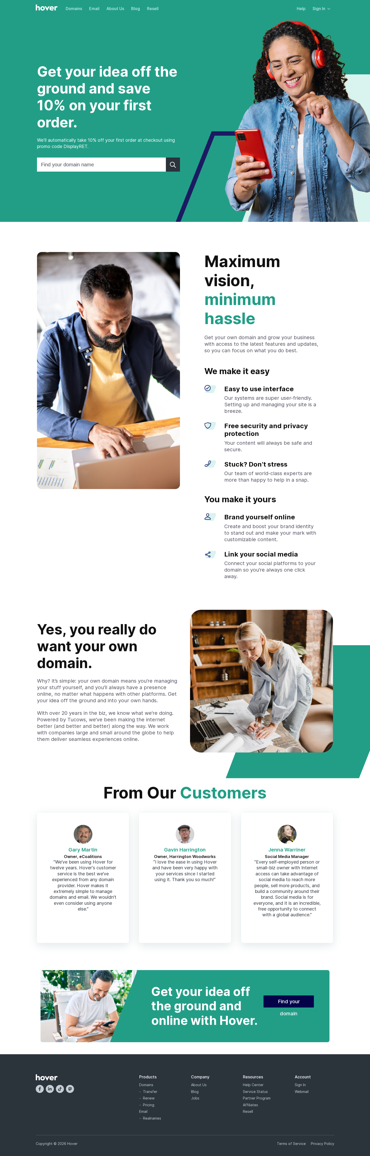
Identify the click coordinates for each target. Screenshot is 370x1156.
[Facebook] (40, 1089)
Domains (74, 8)
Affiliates (250, 1105)
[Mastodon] (70, 1089)
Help (301, 8)
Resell (153, 8)
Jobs (195, 1098)
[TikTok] (60, 1089)
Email (94, 8)
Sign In (319, 8)
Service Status (255, 1091)
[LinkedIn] (50, 1089)
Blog (135, 8)
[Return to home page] (47, 8)
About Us (115, 8)
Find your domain (289, 1003)
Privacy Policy (322, 1143)
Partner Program (257, 1098)
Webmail (302, 1091)
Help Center (253, 1085)
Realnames (152, 1118)
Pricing (148, 1105)
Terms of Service (291, 1143)
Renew (149, 1098)
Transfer (150, 1091)
